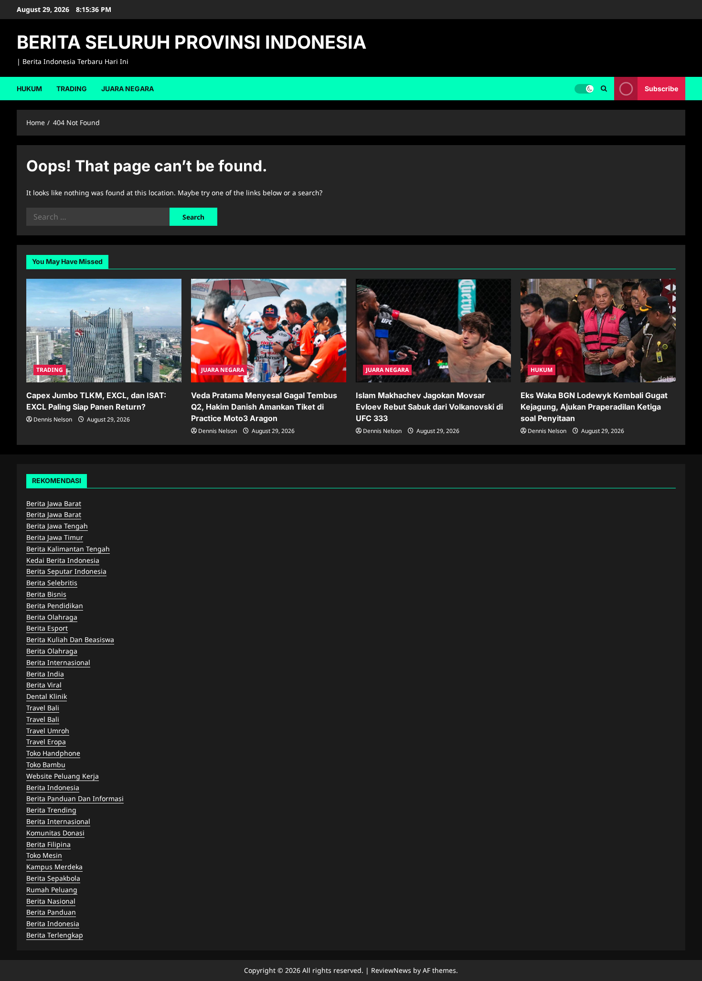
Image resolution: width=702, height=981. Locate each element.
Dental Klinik (46, 696)
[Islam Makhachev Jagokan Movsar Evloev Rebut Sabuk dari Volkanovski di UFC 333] (433, 330)
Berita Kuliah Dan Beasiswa (70, 639)
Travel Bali (42, 707)
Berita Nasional (50, 901)
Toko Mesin (44, 855)
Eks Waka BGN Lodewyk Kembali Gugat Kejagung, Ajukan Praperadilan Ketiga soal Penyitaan (594, 406)
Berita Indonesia (52, 787)
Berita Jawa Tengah (57, 525)
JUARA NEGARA (127, 88)
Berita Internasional (58, 662)
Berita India (45, 673)
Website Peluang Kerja (62, 776)
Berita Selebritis (51, 582)
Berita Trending (51, 809)
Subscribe (661, 88)
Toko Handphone (53, 753)
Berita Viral (44, 684)
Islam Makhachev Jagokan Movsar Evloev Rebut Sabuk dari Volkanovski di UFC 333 (429, 406)
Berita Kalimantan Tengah (68, 548)
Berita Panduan (51, 912)
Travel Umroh (47, 730)
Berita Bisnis (46, 594)
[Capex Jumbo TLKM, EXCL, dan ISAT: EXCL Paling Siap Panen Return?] (103, 330)
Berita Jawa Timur (54, 537)
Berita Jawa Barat (53, 503)
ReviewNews (391, 970)
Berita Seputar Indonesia (66, 571)
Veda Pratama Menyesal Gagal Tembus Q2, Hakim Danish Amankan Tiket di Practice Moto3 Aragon (264, 406)
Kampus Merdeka (54, 866)
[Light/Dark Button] (584, 88)
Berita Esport (47, 628)
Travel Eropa (46, 741)
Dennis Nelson (52, 419)
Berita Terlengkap (54, 934)
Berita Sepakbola (53, 878)
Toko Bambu (45, 764)
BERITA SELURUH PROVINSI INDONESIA (191, 42)
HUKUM (29, 88)
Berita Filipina (48, 844)
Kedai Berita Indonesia (62, 560)
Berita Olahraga (51, 617)
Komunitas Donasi (55, 832)
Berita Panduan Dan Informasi (75, 798)
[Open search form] (604, 88)
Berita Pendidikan (54, 605)
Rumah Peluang (51, 889)
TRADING (71, 88)
